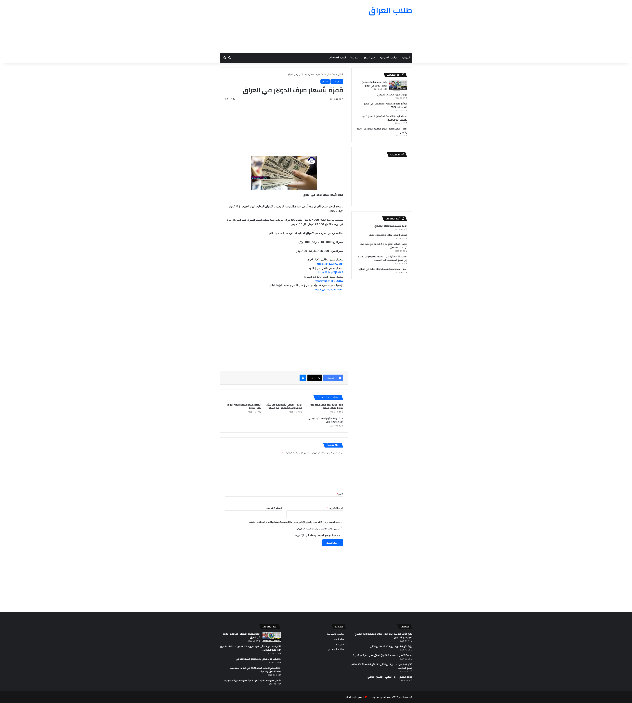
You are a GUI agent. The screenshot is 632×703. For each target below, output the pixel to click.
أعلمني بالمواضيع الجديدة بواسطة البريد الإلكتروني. (317, 535)
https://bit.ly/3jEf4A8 (330, 272)
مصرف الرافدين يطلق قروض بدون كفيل (388, 235)
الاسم (340, 494)
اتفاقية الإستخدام (337, 57)
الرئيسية (406, 57)
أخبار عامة (326, 74)
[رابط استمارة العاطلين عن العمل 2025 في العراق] (398, 85)
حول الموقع (369, 57)
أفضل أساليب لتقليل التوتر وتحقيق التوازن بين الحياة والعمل (382, 131)
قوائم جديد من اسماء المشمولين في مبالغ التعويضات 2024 (385, 106)
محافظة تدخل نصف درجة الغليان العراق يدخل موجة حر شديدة (382, 655)
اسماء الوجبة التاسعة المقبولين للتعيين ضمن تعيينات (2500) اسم (384, 118)
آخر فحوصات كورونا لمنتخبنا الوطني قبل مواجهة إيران (325, 420)
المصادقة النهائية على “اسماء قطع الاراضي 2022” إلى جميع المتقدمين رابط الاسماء (381, 258)
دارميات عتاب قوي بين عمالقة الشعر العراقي (258, 659)
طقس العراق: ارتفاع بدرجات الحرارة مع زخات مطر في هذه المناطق (383, 246)
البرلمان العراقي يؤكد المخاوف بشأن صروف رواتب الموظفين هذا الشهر (284, 406)
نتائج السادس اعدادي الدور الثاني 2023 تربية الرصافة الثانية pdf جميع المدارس (381, 666)
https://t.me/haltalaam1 (329, 289)
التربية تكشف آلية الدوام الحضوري (390, 226)
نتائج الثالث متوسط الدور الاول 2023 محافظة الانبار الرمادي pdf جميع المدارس (383, 636)
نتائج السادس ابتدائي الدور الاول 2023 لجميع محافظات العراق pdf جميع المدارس (250, 648)
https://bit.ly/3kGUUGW (329, 280)
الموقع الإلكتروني (274, 508)
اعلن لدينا (354, 57)
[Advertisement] (283, 26)
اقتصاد (325, 81)
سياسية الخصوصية (388, 57)
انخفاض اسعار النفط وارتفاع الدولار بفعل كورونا (244, 406)
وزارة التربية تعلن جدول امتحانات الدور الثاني (391, 646)
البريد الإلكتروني (335, 508)
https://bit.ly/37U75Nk (329, 263)
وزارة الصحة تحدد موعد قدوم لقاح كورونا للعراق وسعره (326, 406)
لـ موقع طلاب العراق (355, 697)
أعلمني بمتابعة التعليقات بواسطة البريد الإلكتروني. (318, 528)
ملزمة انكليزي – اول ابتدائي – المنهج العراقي (390, 677)
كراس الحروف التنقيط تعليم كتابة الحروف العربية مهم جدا (252, 680)
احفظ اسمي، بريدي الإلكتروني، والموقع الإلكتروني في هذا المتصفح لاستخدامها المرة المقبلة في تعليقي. (295, 522)
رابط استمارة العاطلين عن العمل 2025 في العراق (374, 84)
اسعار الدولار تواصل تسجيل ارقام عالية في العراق (383, 269)
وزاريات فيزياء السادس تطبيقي (392, 95)
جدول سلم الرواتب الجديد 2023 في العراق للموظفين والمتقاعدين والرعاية (255, 670)
